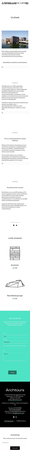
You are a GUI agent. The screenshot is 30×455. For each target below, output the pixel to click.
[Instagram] (16, 417)
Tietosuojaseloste (9, 421)
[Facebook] (13, 417)
